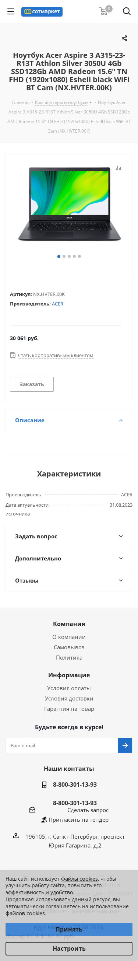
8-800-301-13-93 (75, 784)
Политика (69, 657)
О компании (69, 636)
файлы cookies (79, 878)
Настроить (69, 948)
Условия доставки (69, 698)
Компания (69, 624)
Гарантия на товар (69, 708)
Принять (69, 929)
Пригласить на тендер (79, 819)
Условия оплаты (69, 688)
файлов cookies (25, 913)
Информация (69, 675)
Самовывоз (69, 647)
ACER (57, 303)
